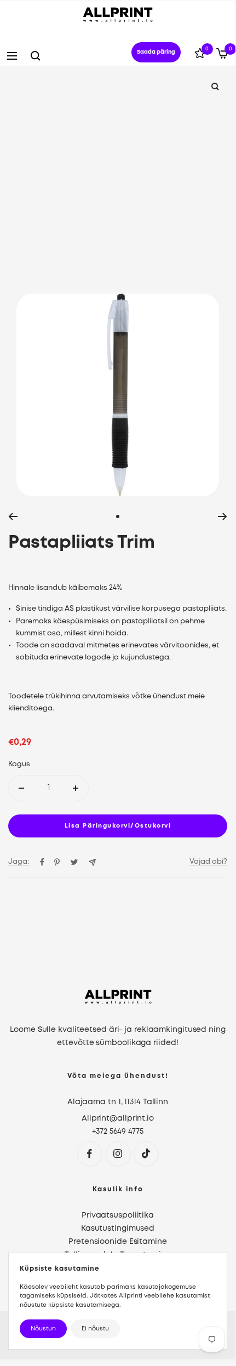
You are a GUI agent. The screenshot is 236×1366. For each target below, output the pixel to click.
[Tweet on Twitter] (74, 862)
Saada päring (156, 52)
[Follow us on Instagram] (118, 1153)
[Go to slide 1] (117, 516)
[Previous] (13, 516)
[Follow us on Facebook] (89, 1153)
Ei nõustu (95, 1328)
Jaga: (18, 862)
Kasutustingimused (117, 1228)
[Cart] (222, 56)
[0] (199, 55)
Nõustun (43, 1328)
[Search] (36, 56)
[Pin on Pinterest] (57, 862)
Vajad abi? (208, 862)
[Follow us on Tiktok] (146, 1153)
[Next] (222, 516)
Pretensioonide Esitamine (117, 1241)
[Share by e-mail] (92, 862)
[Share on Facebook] (42, 862)
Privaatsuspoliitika (118, 1215)
